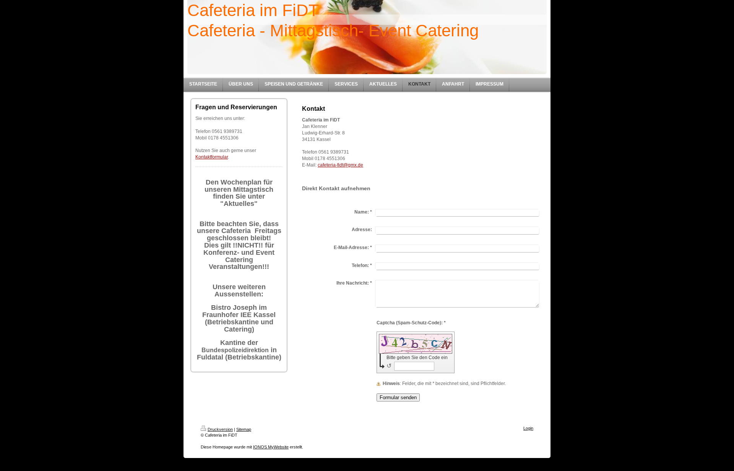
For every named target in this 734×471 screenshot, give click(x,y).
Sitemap (243, 429)
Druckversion (220, 429)
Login (528, 428)
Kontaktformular (211, 157)
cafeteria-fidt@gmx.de (340, 165)
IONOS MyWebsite (271, 447)
